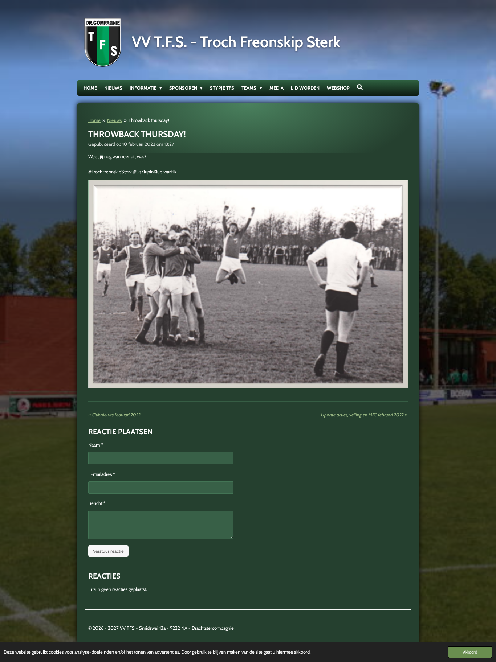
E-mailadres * (101, 474)
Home (94, 120)
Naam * (95, 445)
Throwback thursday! (149, 120)
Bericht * (97, 503)
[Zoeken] (360, 87)
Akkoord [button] (470, 652)
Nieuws (114, 120)
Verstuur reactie (108, 551)
